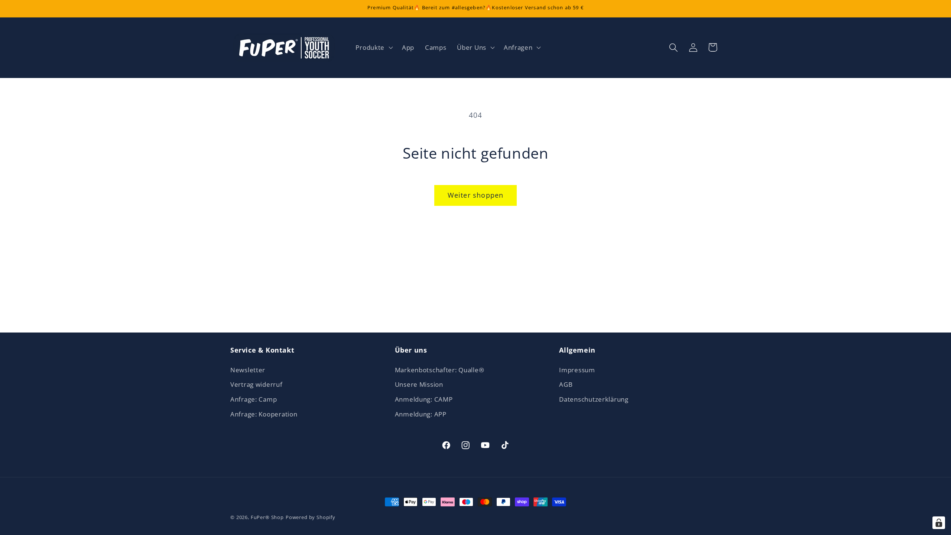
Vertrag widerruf (256, 384)
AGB (565, 384)
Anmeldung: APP (421, 414)
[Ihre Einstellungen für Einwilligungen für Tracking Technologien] (938, 522)
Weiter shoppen (476, 195)
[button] (373, 47)
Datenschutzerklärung (593, 399)
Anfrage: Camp (253, 399)
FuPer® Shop (267, 517)
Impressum (577, 370)
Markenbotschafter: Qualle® (439, 370)
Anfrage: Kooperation (263, 414)
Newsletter (247, 370)
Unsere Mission (419, 384)
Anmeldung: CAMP (424, 399)
